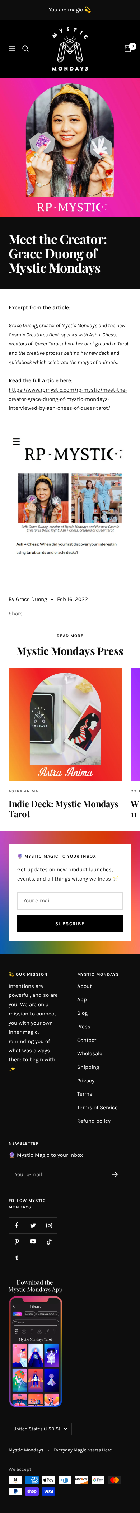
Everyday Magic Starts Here (82, 1450)
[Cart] (127, 48)
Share (16, 613)
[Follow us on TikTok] (49, 1241)
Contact (87, 1040)
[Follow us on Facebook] (17, 1225)
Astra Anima (23, 791)
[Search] (25, 48)
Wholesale (89, 1053)
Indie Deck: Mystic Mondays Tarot (63, 808)
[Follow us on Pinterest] (17, 1241)
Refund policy (94, 1121)
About (84, 986)
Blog (82, 1013)
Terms (84, 1094)
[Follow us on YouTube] (33, 1241)
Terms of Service (97, 1107)
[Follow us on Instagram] (49, 1225)
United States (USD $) (36, 1428)
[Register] (115, 1174)
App (82, 999)
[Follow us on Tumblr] (17, 1258)
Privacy (85, 1080)
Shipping (88, 1067)
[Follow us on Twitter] (33, 1225)
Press (83, 1026)
